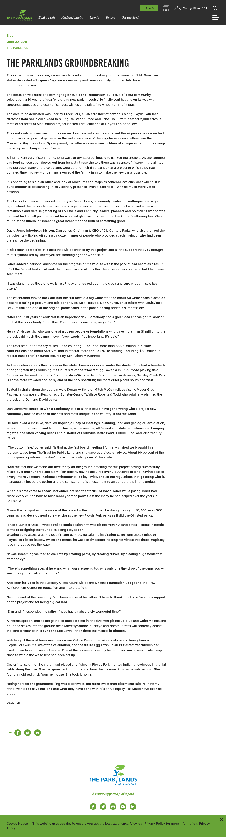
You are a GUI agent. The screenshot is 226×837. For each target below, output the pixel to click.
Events (94, 17)
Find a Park (47, 17)
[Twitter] (27, 732)
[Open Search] (214, 8)
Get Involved (130, 17)
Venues (110, 17)
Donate (149, 8)
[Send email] (37, 732)
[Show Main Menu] (215, 17)
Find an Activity (72, 17)
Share (10, 732)
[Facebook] (17, 732)
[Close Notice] (221, 819)
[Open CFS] (165, 8)
